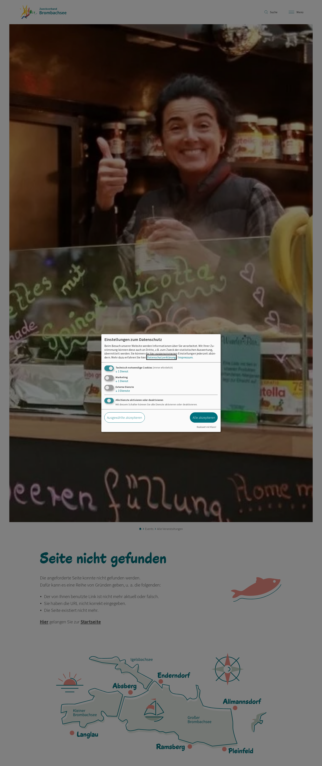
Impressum (185, 357)
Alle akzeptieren (204, 417)
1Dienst (122, 371)
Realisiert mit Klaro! (206, 426)
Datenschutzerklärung (161, 357)
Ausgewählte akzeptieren (124, 417)
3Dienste (123, 390)
